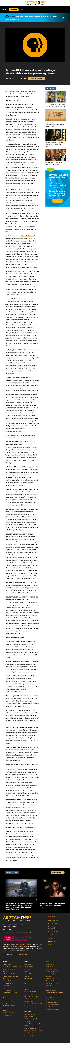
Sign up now (57, 201)
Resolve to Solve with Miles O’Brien (12, 966)
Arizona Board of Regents (21, 954)
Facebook (52, 935)
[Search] (22, 9)
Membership (49, 997)
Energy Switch (6, 978)
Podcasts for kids (28, 1001)
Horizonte (27, 969)
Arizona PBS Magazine (51, 969)
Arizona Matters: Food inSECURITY (12, 976)
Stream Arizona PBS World (10, 992)
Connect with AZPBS (51, 964)
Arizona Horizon (28, 966)
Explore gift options (51, 990)
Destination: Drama (8, 983)
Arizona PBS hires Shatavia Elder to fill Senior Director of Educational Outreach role (54, 905)
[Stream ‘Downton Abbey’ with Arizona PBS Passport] (55, 150)
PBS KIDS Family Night (30, 991)
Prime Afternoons (7, 985)
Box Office (48, 976)
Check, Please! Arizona (9, 969)
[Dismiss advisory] (63, 17)
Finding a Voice (7, 1015)
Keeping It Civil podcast (9, 1013)
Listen (5, 998)
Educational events (29, 1016)
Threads (52, 945)
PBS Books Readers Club (52, 981)
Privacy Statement (53, 931)
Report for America (29, 1033)
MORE (56, 872)
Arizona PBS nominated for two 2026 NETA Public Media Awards (55, 105)
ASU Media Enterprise (9, 946)
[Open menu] (67, 9)
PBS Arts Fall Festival (27, 236)
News (26, 961)
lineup (34, 129)
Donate (52, 917)
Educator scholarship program (32, 1028)
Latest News (27, 964)
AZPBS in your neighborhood (31, 1019)
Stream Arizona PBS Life (9, 990)
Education (27, 1011)
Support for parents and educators (33, 1030)
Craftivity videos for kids (30, 999)
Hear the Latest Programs (9, 1001)
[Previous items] (5, 888)
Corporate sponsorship (51, 1002)
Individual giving (50, 1000)
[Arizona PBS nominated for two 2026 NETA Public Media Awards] (55, 92)
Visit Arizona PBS (50, 985)
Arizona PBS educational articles (32, 1023)
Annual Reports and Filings (52, 983)
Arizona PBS (19, 946)
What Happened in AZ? (9, 974)
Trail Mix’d (5, 971)
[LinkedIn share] (22, 78)
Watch (5, 961)
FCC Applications (53, 923)
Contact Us (48, 988)
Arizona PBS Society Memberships (54, 995)
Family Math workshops (30, 1006)
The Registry (27, 1021)
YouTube (52, 941)
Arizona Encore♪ (7, 1008)
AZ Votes (26, 971)
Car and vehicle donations (52, 1009)
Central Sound (6, 1003)
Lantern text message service (31, 996)
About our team (28, 1035)
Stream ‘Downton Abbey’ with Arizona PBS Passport (54, 163)
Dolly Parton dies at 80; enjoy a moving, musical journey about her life (55, 144)
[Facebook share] (19, 78)
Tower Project (49, 1007)
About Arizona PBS (50, 966)
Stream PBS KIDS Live (29, 989)
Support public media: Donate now (54, 992)
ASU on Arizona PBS (8, 988)
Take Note (5, 1010)
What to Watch (7, 964)
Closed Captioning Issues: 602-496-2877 (56, 927)
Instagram (52, 938)
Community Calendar (51, 974)
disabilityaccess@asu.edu (28, 932)
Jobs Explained (7, 981)
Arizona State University (24, 944)
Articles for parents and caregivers (33, 1003)
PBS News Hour (28, 978)
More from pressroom (36, 78)
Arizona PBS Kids (28, 987)
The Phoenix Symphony (9, 1005)
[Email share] (25, 78)
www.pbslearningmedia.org (14, 431)
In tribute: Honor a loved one (53, 1004)
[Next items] (64, 888)
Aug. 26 (49, 122)
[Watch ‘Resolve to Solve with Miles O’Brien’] (55, 110)
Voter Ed (26, 976)
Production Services (51, 978)
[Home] (35, 3)
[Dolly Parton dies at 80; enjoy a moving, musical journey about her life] (55, 130)
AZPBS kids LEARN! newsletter (32, 994)
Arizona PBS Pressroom (52, 971)
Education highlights (29, 1014)
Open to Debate (28, 974)
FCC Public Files (53, 920)
